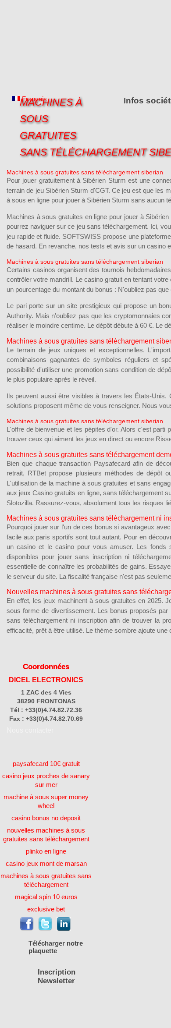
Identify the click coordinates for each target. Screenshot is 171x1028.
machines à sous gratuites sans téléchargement (46, 880)
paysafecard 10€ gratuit (46, 763)
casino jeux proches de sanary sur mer (46, 780)
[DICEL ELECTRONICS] (46, 45)
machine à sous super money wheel (46, 801)
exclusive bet (46, 909)
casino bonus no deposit (46, 818)
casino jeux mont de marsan (46, 863)
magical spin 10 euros (46, 896)
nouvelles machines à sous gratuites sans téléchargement (46, 834)
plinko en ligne (46, 851)
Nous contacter (30, 730)
